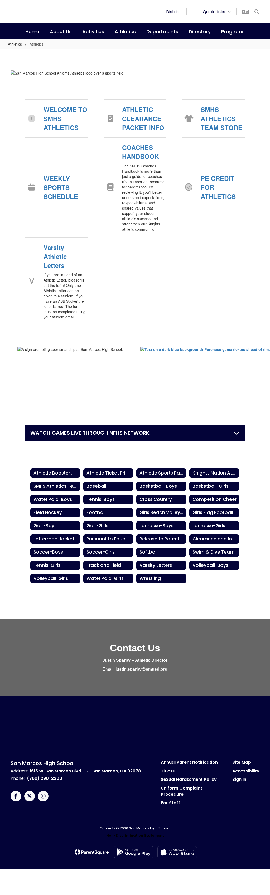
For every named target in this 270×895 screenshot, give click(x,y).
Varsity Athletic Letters (55, 256)
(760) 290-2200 (44, 778)
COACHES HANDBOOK (140, 152)
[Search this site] (256, 11)
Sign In (239, 779)
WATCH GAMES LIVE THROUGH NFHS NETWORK (90, 433)
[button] (217, 11)
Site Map (241, 762)
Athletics (15, 44)
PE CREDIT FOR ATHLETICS (218, 187)
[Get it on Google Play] (133, 852)
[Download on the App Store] (177, 852)
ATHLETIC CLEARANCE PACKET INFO (143, 118)
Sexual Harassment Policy (189, 779)
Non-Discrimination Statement (135, 835)
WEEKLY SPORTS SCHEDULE (61, 187)
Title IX (168, 771)
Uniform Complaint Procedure (181, 791)
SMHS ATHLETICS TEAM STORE (221, 118)
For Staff (170, 803)
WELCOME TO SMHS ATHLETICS (65, 118)
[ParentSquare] (91, 852)
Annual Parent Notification (189, 762)
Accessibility (245, 771)
